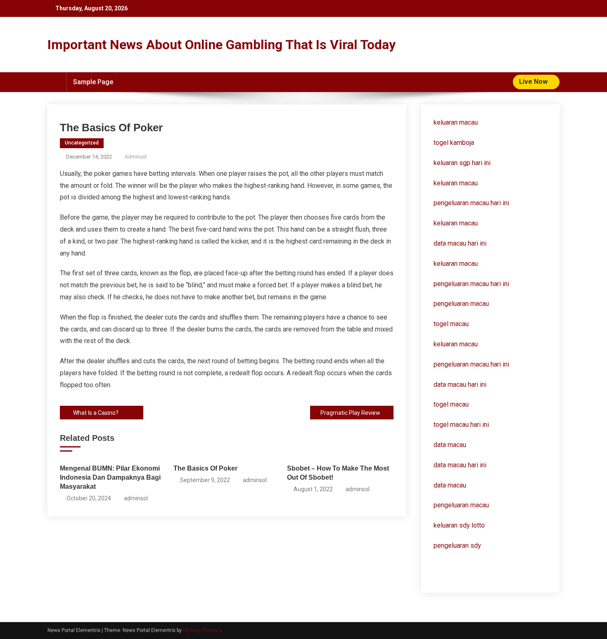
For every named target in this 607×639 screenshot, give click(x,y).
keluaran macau (456, 183)
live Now (534, 81)
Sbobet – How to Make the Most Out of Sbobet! (338, 473)
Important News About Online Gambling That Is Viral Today (221, 44)
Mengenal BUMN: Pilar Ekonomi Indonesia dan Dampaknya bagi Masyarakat (110, 477)
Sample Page (93, 82)
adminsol (136, 157)
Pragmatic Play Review (350, 412)
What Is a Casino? (96, 412)
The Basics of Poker (205, 468)
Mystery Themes (202, 630)
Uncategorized (82, 143)
